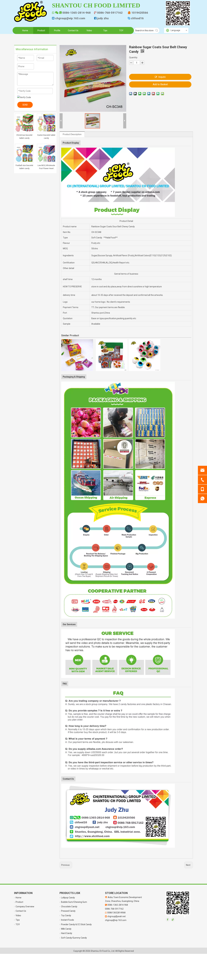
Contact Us (21, 911)
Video (18, 915)
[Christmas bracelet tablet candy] (24, 122)
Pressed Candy (68, 911)
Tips (18, 920)
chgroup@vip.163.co (69, 18)
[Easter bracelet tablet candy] (46, 122)
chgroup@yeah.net (116, 916)
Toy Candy (66, 915)
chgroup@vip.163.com (115, 920)
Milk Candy (66, 929)
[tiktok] (173, 920)
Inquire (162, 77)
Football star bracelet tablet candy (24, 167)
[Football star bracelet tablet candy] (24, 153)
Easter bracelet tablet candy (46, 136)
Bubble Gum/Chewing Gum (74, 902)
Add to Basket (160, 84)
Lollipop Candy (68, 897)
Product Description (72, 134)
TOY (18, 924)
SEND (25, 105)
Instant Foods (67, 920)
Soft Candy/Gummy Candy (74, 938)
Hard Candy (66, 933)
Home (18, 897)
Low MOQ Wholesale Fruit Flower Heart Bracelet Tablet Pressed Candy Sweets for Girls (46, 167)
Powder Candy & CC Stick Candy (76, 924)
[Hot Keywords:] (156, 30)
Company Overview (25, 906)
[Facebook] (168, 920)
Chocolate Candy (69, 906)
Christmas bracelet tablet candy (24, 136)
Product (19, 902)
